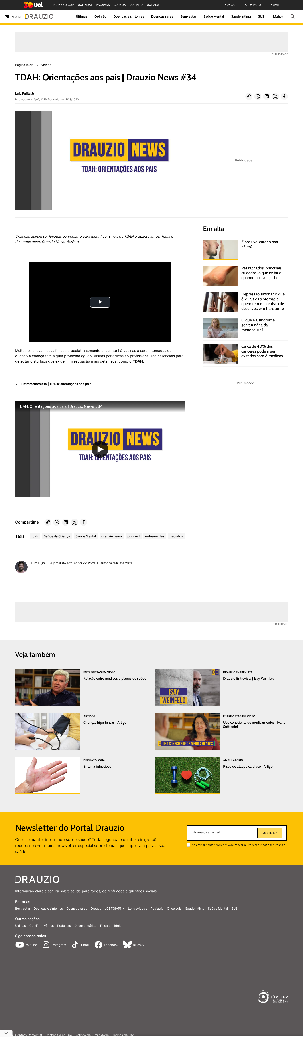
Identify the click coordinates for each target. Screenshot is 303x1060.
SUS (261, 16)
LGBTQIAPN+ (114, 908)
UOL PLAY (136, 4)
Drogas (96, 908)
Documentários (85, 925)
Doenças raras (162, 16)
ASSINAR (270, 833)
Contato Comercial (28, 1035)
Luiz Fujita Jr (24, 93)
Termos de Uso (123, 1035)
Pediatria (157, 908)
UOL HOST (85, 4)
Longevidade (137, 908)
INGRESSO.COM (62, 4)
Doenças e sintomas (129, 16)
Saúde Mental (213, 16)
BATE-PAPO (252, 4)
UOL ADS (153, 4)
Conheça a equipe (58, 1035)
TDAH (138, 361)
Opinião (100, 16)
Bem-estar (188, 16)
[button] (248, 96)
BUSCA (230, 4)
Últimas (81, 16)
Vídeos (49, 925)
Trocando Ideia (110, 925)
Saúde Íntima (241, 16)
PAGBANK (103, 4)
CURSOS (120, 4)
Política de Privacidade (92, 1035)
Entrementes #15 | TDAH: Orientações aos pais (56, 384)
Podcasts (64, 925)
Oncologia (174, 908)
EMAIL (275, 4)
